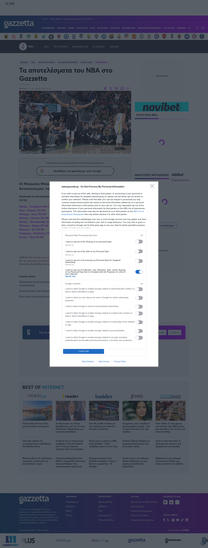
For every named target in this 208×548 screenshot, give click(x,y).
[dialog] (104, 274)
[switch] (139, 241)
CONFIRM (83, 351)
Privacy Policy (120, 361)
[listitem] (104, 235)
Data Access (104, 361)
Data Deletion (88, 361)
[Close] (153, 187)
